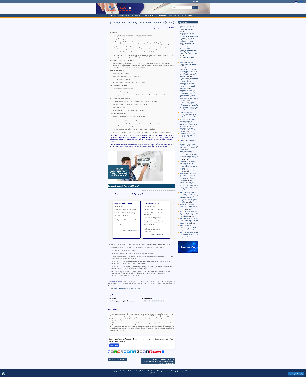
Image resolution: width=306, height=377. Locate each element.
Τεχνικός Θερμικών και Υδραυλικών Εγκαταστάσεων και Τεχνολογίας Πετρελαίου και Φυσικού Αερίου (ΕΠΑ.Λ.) (159, 361)
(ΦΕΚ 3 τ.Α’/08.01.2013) (157, 301)
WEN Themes (166, 375)
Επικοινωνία (189, 370)
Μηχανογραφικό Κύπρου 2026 (188, 140)
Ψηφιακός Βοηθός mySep (296, 374)
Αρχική (112, 15)
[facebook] (194, 1)
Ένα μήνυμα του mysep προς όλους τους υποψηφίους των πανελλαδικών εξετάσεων (187, 27)
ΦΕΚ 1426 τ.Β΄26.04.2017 (131, 230)
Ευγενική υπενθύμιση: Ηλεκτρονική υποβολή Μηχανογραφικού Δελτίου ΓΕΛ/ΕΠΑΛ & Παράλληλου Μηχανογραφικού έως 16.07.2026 (188, 50)
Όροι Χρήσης (151, 370)
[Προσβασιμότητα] (3, 373)
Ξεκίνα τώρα (114, 345)
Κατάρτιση (135, 15)
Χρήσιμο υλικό (186, 15)
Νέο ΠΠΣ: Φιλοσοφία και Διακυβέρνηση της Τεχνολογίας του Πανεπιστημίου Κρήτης (188, 227)
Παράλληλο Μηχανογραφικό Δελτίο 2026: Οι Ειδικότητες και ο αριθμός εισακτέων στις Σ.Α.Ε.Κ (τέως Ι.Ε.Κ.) (189, 234)
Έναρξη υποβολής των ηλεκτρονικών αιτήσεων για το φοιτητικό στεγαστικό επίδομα (188, 114)
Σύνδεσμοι (131, 370)
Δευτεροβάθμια (123, 15)
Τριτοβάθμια (147, 15)
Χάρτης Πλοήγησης (141, 370)
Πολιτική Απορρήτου (162, 370)
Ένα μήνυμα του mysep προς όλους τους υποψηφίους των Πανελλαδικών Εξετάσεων (187, 135)
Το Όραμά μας (122, 370)
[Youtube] (197, 1)
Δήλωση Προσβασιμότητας (177, 370)
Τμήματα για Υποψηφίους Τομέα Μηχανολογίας (125, 289)
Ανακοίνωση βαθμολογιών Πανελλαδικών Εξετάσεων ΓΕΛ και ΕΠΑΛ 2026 (189, 129)
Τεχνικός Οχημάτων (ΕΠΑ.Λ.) (117, 359)
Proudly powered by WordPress (144, 375)
